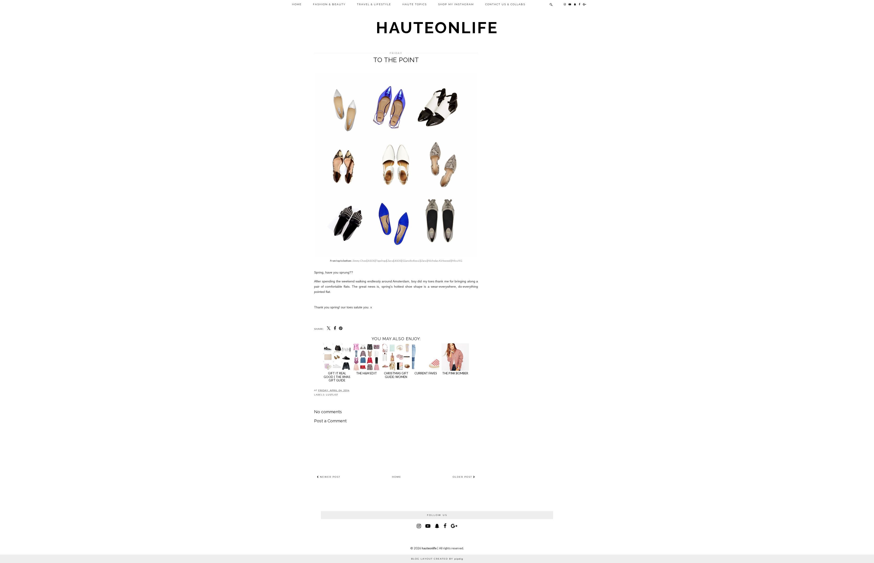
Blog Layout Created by (437, 558)
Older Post (463, 476)
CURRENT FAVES (425, 373)
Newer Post (329, 476)
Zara (390, 260)
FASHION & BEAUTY (329, 4)
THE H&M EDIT (366, 373)
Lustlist (332, 394)
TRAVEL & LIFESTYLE (374, 4)
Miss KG (457, 260)
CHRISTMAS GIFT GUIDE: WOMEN (396, 374)
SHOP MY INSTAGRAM (456, 4)
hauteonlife (437, 27)
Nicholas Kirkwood (439, 260)
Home (297, 4)
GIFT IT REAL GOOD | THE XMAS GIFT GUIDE (337, 376)
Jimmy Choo (359, 260)
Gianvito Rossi (411, 260)
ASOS (371, 260)
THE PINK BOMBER (455, 373)
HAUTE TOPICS (414, 4)
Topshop (381, 260)
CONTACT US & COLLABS (505, 4)
